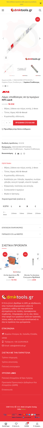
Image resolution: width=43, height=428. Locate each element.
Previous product (3, 86)
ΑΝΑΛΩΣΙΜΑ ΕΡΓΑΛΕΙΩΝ (22, 80)
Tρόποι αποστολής (10, 362)
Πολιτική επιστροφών (11, 366)
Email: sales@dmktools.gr (15, 345)
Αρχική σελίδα (7, 80)
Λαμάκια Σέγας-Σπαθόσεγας (12, 82)
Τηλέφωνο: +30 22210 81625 (16, 342)
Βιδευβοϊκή (8, 303)
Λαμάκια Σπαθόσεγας (31, 82)
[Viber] (24, 153)
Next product (8, 86)
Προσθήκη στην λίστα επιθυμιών (17, 129)
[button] (18, 259)
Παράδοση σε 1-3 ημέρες (12, 234)
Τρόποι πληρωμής (10, 357)
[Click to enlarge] (6, 57)
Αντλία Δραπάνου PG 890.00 (11, 276)
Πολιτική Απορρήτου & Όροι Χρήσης (17, 378)
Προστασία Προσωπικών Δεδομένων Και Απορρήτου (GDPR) (19, 384)
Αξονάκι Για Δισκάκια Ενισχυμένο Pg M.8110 (31, 276)
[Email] (18, 153)
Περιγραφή (6, 163)
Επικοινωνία (7, 389)
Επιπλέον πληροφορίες (12, 227)
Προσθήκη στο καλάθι (25, 123)
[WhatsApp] (21, 153)
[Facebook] (15, 153)
